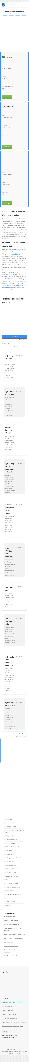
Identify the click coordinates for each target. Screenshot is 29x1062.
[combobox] (14, 337)
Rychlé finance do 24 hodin (9, 667)
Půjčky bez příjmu (9, 882)
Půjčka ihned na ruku (10, 896)
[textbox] (14, 337)
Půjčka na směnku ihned (11, 915)
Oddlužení (8, 944)
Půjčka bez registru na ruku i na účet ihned (14, 877)
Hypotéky (7, 951)
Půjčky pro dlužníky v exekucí (12, 929)
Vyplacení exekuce (10, 948)
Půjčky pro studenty (10, 907)
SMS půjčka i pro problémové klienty (14, 904)
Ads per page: (19, 783)
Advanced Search (23, 332)
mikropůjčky (10, 269)
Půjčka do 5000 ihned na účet (12, 893)
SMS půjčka (15, 247)
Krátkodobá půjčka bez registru (13, 933)
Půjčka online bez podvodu (11, 966)
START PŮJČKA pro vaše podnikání (13, 984)
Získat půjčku (6, 97)
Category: (4, 336)
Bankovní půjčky (9, 865)
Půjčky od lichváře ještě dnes (12, 926)
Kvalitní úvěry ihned (9, 988)
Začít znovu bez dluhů (10, 963)
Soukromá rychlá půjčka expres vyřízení (14, 980)
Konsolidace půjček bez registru (13, 940)
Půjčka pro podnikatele (11, 885)
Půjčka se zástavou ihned (11, 922)
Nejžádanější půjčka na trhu (11, 1002)
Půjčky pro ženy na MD (11, 918)
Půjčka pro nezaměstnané (12, 889)
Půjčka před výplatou (10, 872)
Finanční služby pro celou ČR (8, 443)
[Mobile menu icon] (26, 5)
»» (26, 339)
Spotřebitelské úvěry (10, 937)
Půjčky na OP (8, 900)
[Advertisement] (14, 36)
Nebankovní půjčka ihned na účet (13, 869)
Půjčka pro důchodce (10, 911)
